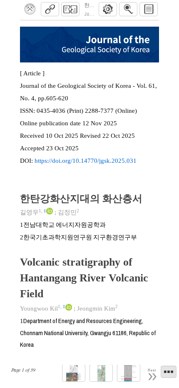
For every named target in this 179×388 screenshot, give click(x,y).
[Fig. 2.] (101, 373)
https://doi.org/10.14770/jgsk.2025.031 (86, 160)
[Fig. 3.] (128, 373)
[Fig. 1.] (73, 373)
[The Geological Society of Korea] (30, 9)
